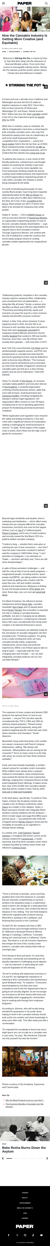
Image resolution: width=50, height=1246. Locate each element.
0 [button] (9, 1158)
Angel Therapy (15, 610)
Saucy (5, 807)
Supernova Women (38, 218)
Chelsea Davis (19, 848)
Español (25, 1218)
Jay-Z (20, 530)
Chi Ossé (35, 348)
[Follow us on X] (16, 1235)
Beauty (25, 1198)
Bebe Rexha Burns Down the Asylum (24, 1149)
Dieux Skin (27, 604)
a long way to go (37, 153)
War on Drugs (32, 195)
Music (4, 1144)
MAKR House (34, 215)
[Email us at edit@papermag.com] (41, 1235)
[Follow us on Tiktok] (33, 1235)
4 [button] (41, 1158)
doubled (13, 336)
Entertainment (14, 51)
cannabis (36, 114)
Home (4, 51)
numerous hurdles (10, 396)
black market (8, 144)
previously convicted (27, 330)
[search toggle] (46, 3)
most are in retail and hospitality (17, 792)
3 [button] (33, 1158)
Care (25, 1213)
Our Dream (27, 381)
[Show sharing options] (46, 87)
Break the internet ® (25, 1208)
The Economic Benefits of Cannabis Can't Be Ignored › (24, 1105)
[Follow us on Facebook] (8, 1235)
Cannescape (27, 839)
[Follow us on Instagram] (25, 1235)
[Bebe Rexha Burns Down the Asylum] (25, 1128)
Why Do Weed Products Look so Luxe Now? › (25, 1100)
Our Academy (10, 387)
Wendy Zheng (25, 822)
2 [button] (25, 1158)
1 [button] (17, 1158)
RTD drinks (34, 589)
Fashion (25, 1192)
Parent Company (10, 533)
